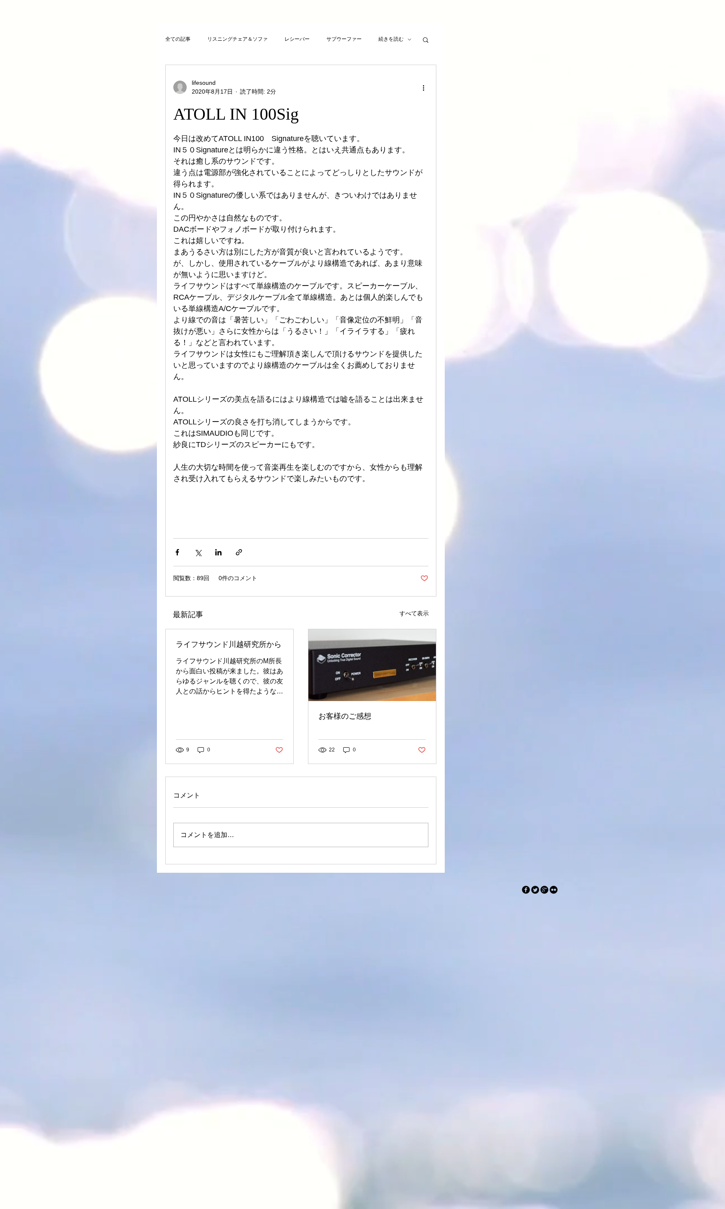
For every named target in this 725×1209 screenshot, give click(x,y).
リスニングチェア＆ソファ (237, 39)
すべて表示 (414, 613)
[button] (426, 39)
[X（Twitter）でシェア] (198, 552)
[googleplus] (544, 890)
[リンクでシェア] (239, 552)
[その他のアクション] (423, 87)
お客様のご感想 (344, 716)
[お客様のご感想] (372, 665)
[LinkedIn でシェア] (218, 552)
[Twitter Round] (535, 890)
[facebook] (526, 890)
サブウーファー (344, 39)
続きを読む (391, 39)
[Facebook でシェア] (177, 552)
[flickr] (554, 890)
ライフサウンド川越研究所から (229, 644)
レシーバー (297, 39)
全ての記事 (177, 39)
